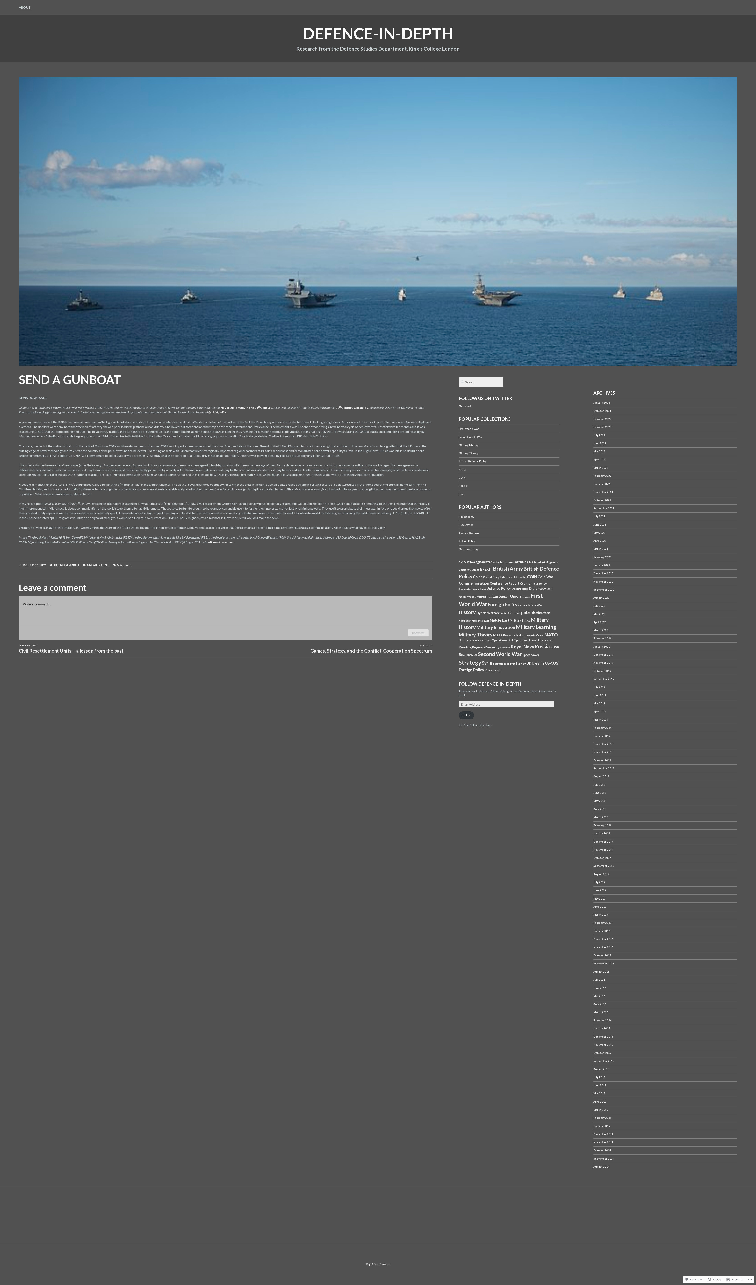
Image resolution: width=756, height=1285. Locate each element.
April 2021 (599, 540)
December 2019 (603, 654)
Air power (507, 562)
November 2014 (603, 1142)
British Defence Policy (473, 461)
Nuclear (464, 640)
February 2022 (602, 475)
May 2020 (599, 614)
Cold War (545, 577)
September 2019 (603, 679)
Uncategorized (98, 565)
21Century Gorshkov (351, 407)
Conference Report (504, 583)
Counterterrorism (469, 588)
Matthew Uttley (469, 549)
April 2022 (599, 459)
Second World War (470, 437)
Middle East (499, 620)
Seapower (124, 565)
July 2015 (599, 1077)
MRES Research (505, 635)
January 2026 (601, 402)
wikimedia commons (221, 542)
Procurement (546, 640)
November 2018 (603, 752)
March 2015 (600, 1109)
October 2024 (602, 410)
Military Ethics (520, 620)
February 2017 (602, 922)
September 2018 (603, 768)
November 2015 (603, 1044)
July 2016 (599, 979)
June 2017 (599, 890)
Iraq (518, 612)
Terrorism (499, 663)
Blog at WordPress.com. (378, 1264)
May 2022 (599, 451)
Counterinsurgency (533, 583)
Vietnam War (493, 670)
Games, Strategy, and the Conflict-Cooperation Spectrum (371, 649)
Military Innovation (495, 627)
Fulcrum (522, 605)
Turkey (520, 663)
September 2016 (603, 963)
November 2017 (603, 849)
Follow (466, 715)
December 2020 (603, 573)
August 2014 (601, 1166)
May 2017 (599, 898)
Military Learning (536, 627)
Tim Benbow (466, 516)
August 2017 (601, 874)
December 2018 (603, 744)
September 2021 (603, 508)
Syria (487, 663)
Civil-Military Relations (497, 577)
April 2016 (599, 1004)
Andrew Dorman (469, 533)
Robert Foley (467, 541)
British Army (508, 568)
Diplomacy (537, 588)
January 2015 (601, 1126)
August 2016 (601, 971)
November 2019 (603, 662)
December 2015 (603, 1036)
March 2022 (600, 467)
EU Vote (525, 596)
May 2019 (599, 703)
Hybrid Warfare (488, 613)
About (25, 7)
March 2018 (600, 817)
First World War (469, 428)
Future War (534, 605)
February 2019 (602, 727)
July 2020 (599, 605)
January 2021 (601, 565)
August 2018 (601, 776)
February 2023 (602, 427)
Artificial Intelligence (543, 562)
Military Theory (468, 453)
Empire (480, 596)
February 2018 (602, 825)
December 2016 (603, 939)
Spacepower (531, 655)
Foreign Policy (502, 604)
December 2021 (603, 492)
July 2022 (599, 435)
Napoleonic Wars (531, 635)
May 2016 (599, 996)
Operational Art (502, 640)
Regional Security (485, 647)
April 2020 (599, 622)
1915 (462, 562)
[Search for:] (481, 382)
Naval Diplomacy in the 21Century (246, 407)
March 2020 (600, 630)
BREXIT (486, 569)
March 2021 (600, 548)
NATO (462, 469)
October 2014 (602, 1150)
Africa (496, 562)
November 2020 (603, 581)
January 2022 (601, 483)
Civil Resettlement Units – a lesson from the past (71, 649)
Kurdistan (465, 620)
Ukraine (538, 663)
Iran (461, 494)
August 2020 (601, 597)
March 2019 (600, 719)
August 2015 (601, 1069)
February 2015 (602, 1117)
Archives (521, 562)
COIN (462, 477)
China (477, 577)
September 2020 (603, 589)
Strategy (470, 662)
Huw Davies (466, 524)
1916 (469, 562)
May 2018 (599, 800)
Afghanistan (483, 562)
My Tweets (465, 406)
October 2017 (602, 857)
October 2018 (602, 760)
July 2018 (599, 784)
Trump (510, 663)
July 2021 (599, 516)
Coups (482, 589)
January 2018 (601, 833)
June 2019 (599, 695)
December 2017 (603, 841)
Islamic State (540, 613)
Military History (469, 445)
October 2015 (602, 1052)
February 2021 (602, 557)
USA (549, 663)
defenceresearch (66, 565)
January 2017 (601, 931)
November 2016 (603, 947)
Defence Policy (498, 588)
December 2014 (603, 1134)
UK (529, 663)
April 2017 (599, 906)
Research (505, 647)
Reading (465, 647)
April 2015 (599, 1101)
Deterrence (519, 588)
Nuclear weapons (480, 640)
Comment (418, 633)
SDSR (554, 647)
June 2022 (599, 443)
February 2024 (602, 419)
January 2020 (601, 646)
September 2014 (603, 1158)
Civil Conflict (519, 577)
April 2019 (599, 711)
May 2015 (599, 1093)
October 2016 (602, 955)
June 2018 (599, 792)
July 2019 (599, 687)
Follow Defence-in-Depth (490, 684)
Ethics (488, 596)
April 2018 (599, 809)
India (503, 613)
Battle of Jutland (469, 569)
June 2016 (599, 987)
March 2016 (600, 1012)
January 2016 (601, 1028)
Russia (463, 485)
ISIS (526, 612)
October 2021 (602, 500)
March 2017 (600, 914)
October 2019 (602, 671)
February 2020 (602, 638)
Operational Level (525, 640)
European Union (507, 596)
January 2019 (601, 735)
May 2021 (599, 532)
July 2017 (599, 882)
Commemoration (474, 583)
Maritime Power (480, 620)
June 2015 (599, 1085)
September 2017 (603, 865)
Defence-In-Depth (378, 33)
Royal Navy (522, 646)
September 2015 (603, 1061)
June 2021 (599, 524)
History (467, 612)
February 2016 (602, 1020)
